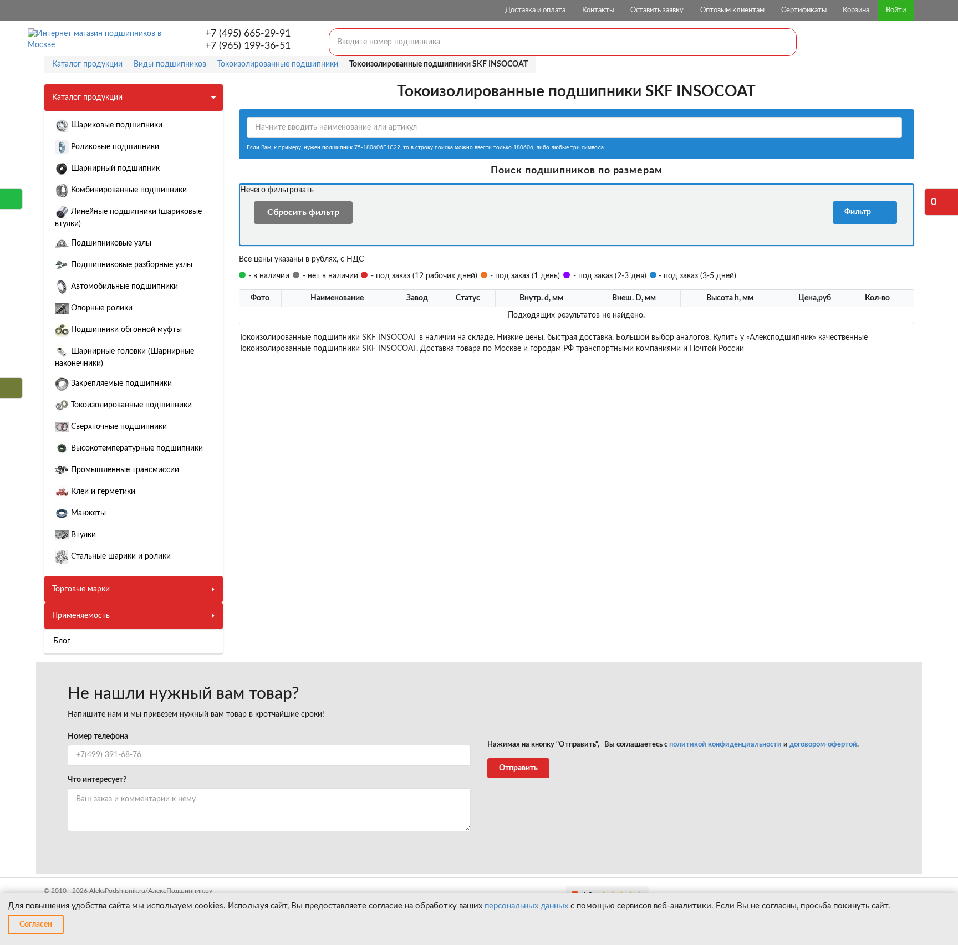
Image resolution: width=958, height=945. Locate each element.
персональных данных (526, 906)
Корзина (856, 10)
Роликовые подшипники (114, 147)
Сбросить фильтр (303, 212)
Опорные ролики (101, 308)
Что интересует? (97, 780)
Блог (61, 641)
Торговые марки (81, 589)
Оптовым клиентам (732, 10)
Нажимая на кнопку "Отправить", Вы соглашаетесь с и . (673, 744)
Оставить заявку (657, 10)
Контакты (598, 10)
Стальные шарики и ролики (120, 556)
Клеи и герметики (102, 492)
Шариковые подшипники (115, 125)
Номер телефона (98, 736)
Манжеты (87, 513)
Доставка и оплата (535, 10)
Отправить (518, 768)
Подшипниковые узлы (110, 243)
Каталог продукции (87, 97)
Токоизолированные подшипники (130, 405)
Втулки (82, 535)
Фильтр (859, 212)
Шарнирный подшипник (114, 168)
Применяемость (81, 616)
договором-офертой (823, 744)
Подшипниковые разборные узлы (130, 265)
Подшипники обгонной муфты (125, 330)
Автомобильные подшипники (123, 286)
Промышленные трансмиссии (124, 470)
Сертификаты (804, 10)
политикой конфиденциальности (725, 744)
